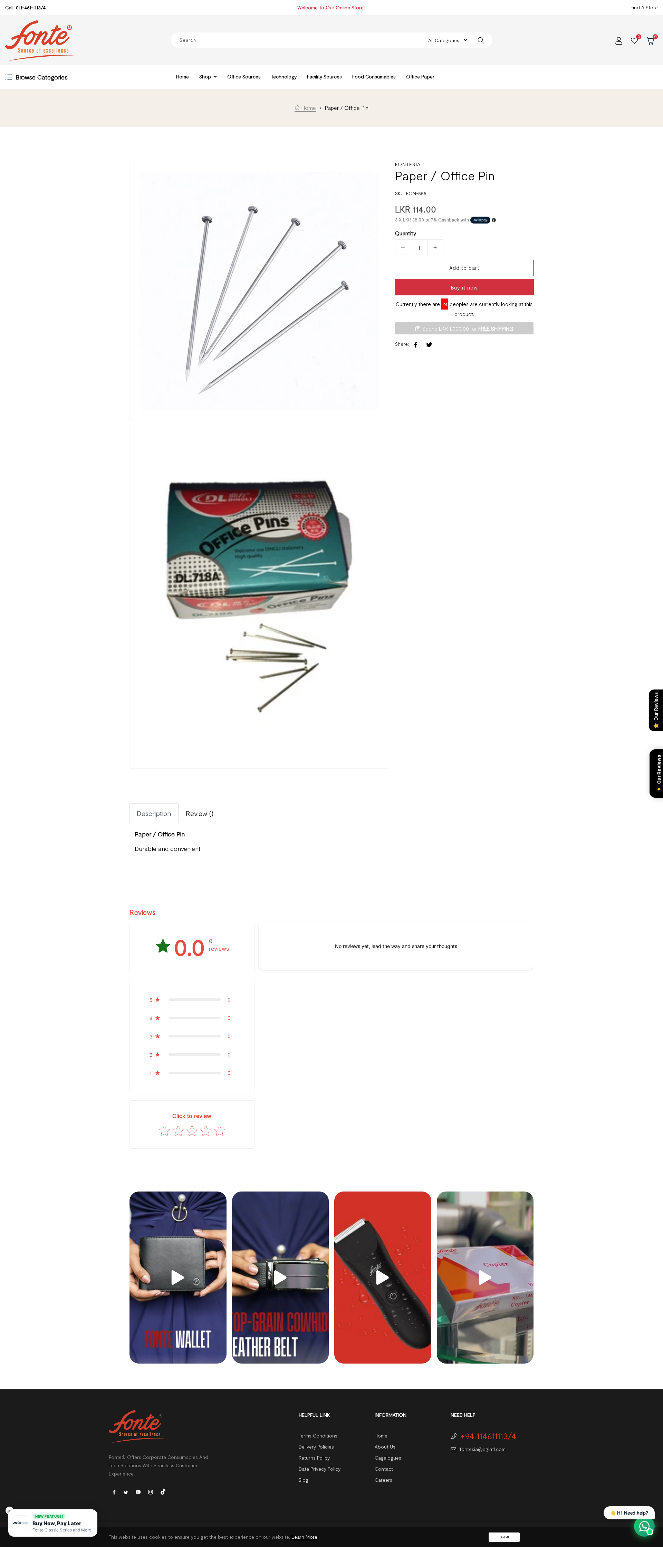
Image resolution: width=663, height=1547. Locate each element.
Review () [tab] (200, 813)
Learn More (304, 1537)
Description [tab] (154, 813)
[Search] (481, 40)
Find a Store (644, 7)
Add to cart (464, 268)
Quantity (405, 233)
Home (308, 107)
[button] (192, 999)
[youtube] (138, 1492)
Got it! (504, 1537)
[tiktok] (162, 1491)
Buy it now (464, 287)
